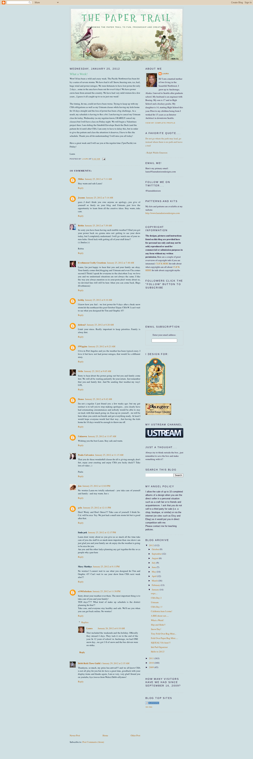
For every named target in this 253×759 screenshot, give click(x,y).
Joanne (81, 197)
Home (105, 735)
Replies (84, 622)
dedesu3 (82, 324)
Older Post (135, 735)
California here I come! (161, 611)
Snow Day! (156, 629)
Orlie (80, 371)
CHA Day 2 (156, 597)
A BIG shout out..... (160, 615)
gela (80, 507)
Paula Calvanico (86, 454)
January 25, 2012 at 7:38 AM (98, 225)
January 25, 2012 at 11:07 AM (102, 436)
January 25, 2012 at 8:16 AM (98, 299)
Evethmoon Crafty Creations (92, 262)
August (155, 558)
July (154, 562)
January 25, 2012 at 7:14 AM (99, 197)
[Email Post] (104, 159)
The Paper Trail (127, 18)
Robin (81, 225)
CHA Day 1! (156, 606)
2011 (151, 658)
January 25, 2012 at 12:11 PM (97, 507)
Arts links (148, 707)
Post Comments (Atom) (93, 741)
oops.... (154, 593)
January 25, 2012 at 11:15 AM (109, 454)
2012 (151, 545)
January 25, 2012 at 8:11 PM (106, 566)
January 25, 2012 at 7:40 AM (120, 262)
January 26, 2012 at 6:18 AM (111, 628)
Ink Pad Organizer (159, 647)
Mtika (81, 178)
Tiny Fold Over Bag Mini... (163, 633)
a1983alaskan (85, 591)
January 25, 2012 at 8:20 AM (100, 324)
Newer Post (75, 735)
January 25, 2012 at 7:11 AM (98, 178)
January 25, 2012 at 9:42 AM (98, 399)
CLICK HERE (162, 263)
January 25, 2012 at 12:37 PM (102, 532)
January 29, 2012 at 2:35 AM (115, 663)
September (157, 553)
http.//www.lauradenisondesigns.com (162, 213)
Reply (81, 187)
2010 (151, 662)
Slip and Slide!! (158, 624)
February (156, 585)
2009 (151, 667)
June (154, 567)
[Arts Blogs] (152, 703)
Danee (81, 399)
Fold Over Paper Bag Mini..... (164, 638)
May (154, 571)
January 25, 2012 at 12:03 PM (96, 485)
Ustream (155, 602)
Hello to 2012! (158, 651)
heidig (81, 299)
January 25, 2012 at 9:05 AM (97, 371)
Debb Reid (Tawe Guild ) (89, 663)
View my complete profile (160, 123)
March (155, 580)
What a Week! (157, 620)
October (156, 549)
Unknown (82, 436)
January (156, 589)
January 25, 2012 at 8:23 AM (101, 346)
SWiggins (82, 346)
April (154, 576)
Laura (89, 628)
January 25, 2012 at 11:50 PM (106, 591)
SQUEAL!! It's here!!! (161, 642)
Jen (79, 485)
